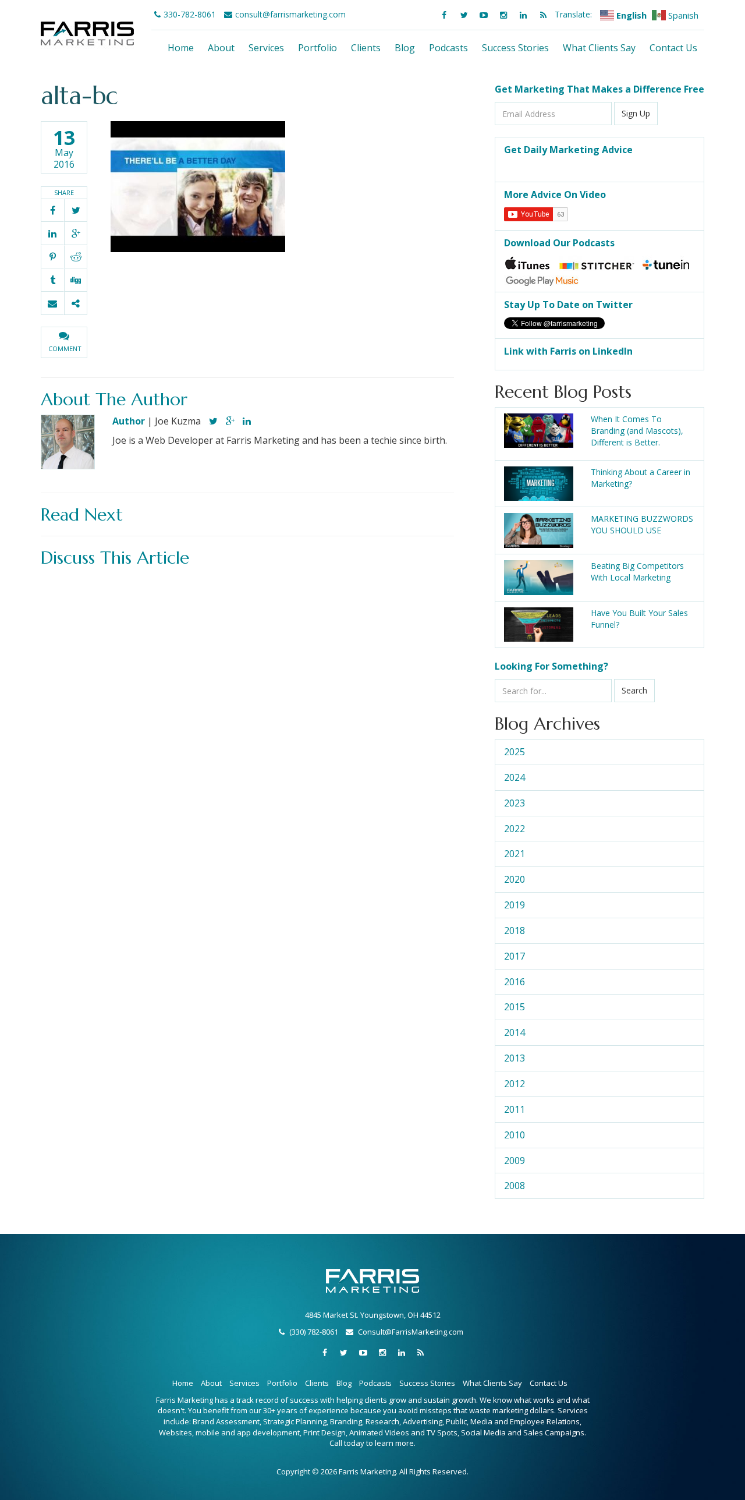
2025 (514, 751)
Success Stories (515, 47)
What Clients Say (599, 47)
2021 (514, 853)
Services (266, 47)
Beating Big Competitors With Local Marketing (637, 571)
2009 (514, 1160)
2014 (514, 1032)
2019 (514, 904)
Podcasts (448, 47)
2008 (514, 1185)
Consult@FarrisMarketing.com (410, 1331)
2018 (514, 930)
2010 (514, 1134)
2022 (514, 828)
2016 (514, 981)
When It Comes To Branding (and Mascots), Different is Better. (637, 430)
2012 (514, 1083)
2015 (514, 1006)
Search (634, 690)
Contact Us (673, 47)
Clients (366, 47)
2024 (514, 777)
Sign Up (636, 113)
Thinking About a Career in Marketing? (640, 477)
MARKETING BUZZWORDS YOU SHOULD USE (642, 524)
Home (181, 47)
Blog (405, 47)
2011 (514, 1109)
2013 (514, 1058)
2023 (514, 803)
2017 (514, 956)
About (221, 47)
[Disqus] (247, 718)
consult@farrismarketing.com (290, 14)
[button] (64, 342)
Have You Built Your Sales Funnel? (639, 618)
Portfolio (317, 47)
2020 (514, 879)
